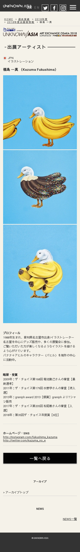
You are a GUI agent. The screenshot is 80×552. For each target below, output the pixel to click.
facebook (54, 8)
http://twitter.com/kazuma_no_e (24, 440)
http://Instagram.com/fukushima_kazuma (30, 437)
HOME (8, 19)
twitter (45, 8)
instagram (63, 8)
